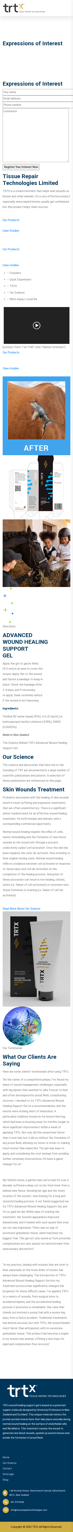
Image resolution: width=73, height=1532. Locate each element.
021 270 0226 (17, 1502)
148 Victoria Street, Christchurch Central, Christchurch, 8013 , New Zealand (37, 1493)
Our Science (9, 1463)
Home (6, 1457)
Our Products (11, 220)
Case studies (11, 265)
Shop (6, 1479)
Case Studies (11, 230)
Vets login (8, 1474)
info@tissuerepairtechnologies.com (29, 1510)
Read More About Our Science (21, 908)
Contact (7, 1468)
